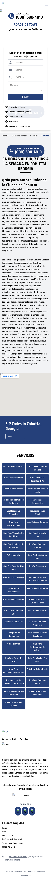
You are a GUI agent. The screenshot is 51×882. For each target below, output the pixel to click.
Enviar (25, 97)
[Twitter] (25, 811)
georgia (33, 135)
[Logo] (19, 4)
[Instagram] (18, 811)
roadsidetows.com (18, 856)
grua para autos (19, 135)
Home (4, 135)
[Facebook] (32, 811)
